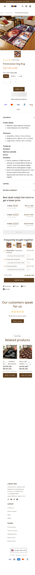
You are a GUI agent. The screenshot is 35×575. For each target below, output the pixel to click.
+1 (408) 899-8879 (13, 493)
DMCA (9, 518)
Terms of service (12, 530)
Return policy (11, 537)
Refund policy (11, 541)
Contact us (10, 508)
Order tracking (11, 511)
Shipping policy (12, 534)
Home (2, 12)
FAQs (9, 515)
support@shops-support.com (16, 496)
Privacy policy (11, 527)
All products (9, 12)
